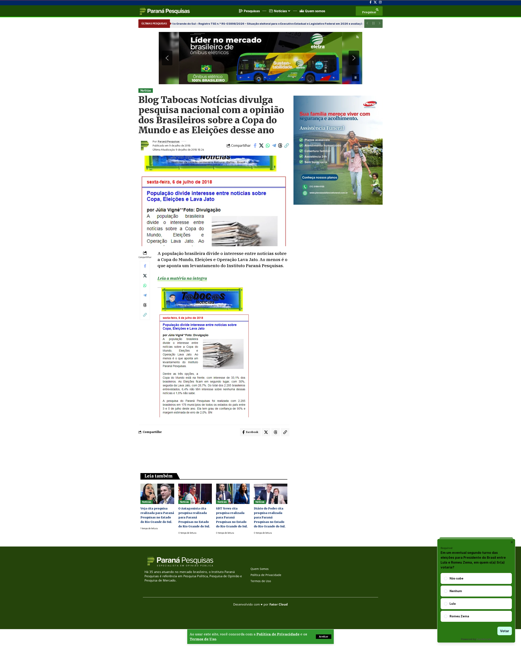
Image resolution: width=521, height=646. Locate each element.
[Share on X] (261, 145)
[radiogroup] (476, 597)
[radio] (445, 578)
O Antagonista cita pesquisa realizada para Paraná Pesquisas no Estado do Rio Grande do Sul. (194, 517)
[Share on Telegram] (274, 145)
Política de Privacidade (278, 634)
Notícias (145, 90)
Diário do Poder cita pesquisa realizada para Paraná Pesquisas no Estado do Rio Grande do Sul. (270, 517)
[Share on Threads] (280, 145)
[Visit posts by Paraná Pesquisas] (144, 145)
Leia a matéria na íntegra (182, 278)
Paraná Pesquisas (169, 141)
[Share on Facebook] (255, 145)
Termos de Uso (203, 639)
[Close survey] (512, 542)
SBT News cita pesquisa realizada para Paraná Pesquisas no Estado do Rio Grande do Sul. (232, 517)
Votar (504, 631)
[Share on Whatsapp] (267, 145)
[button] (323, 636)
